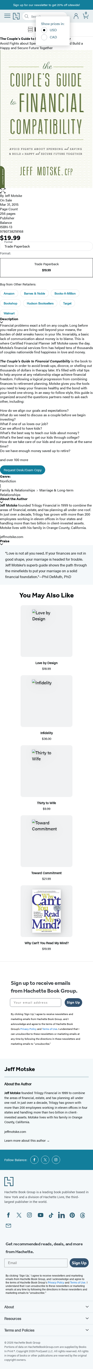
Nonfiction (8, 481)
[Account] (76, 16)
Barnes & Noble (34, 293)
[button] (46, 190)
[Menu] (7, 16)
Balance (6, 222)
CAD (53, 36)
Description (9, 319)
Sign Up (73, 1002)
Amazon (9, 293)
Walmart (9, 313)
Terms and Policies (19, 1330)
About (9, 1306)
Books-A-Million (65, 293)
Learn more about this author (25, 1140)
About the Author (13, 499)
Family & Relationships (17, 490)
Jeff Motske (13, 195)
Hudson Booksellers (40, 303)
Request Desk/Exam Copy (23, 470)
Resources (12, 1318)
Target (67, 303)
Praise (5, 541)
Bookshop (10, 303)
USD (53, 29)
